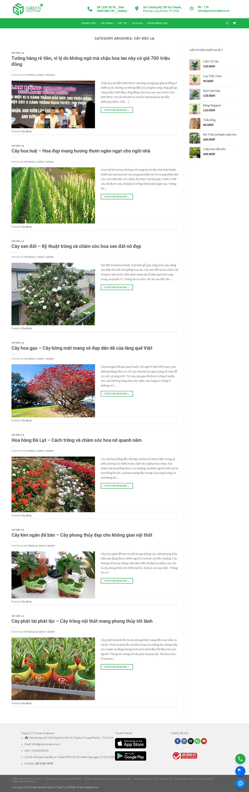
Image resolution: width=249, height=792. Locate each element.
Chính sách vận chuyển (26, 778)
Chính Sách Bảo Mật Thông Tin (152, 778)
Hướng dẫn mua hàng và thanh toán (107, 778)
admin (50, 162)
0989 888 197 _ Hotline (112, 11)
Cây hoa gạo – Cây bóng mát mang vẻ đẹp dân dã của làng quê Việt (81, 348)
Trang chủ (88, 23)
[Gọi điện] (240, 759)
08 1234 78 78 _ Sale (110, 7)
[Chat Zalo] (240, 771)
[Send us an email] (191, 741)
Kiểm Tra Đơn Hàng (24, 781)
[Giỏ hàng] (234, 23)
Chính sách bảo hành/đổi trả (62, 778)
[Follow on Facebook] (178, 741)
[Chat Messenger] (240, 783)
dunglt (50, 75)
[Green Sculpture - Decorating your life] (27, 9)
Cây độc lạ (17, 53)
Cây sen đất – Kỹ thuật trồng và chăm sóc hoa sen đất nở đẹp (76, 246)
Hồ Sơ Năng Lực (157, 23)
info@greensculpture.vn (213, 10)
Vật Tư (122, 23)
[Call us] (197, 741)
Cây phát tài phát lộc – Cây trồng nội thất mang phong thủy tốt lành (82, 621)
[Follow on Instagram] (184, 741)
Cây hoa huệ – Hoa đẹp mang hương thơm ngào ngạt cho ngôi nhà (80, 151)
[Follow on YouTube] (204, 741)
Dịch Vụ (137, 23)
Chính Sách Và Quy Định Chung (194, 778)
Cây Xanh (107, 23)
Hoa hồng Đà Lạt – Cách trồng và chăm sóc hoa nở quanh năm (76, 440)
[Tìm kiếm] (227, 23)
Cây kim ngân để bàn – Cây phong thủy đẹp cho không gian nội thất (81, 535)
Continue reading (117, 110)
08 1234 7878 (44, 763)
